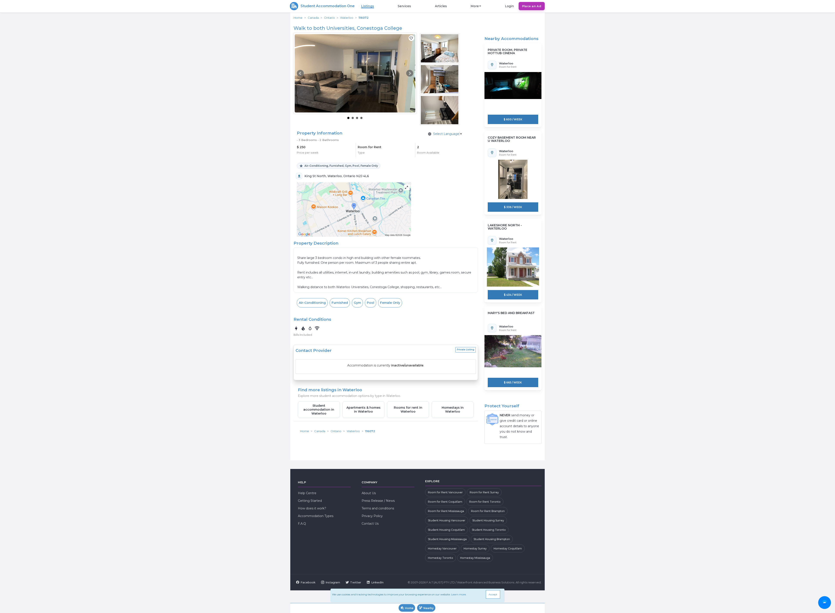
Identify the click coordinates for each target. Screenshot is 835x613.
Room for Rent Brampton (488, 511)
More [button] (475, 6)
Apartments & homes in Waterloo (363, 409)
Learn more (458, 594)
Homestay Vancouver (442, 548)
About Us (369, 493)
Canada (313, 17)
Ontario (329, 17)
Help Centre (307, 493)
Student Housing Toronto (489, 529)
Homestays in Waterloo (453, 409)
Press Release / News (378, 501)
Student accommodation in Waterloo (318, 409)
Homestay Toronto (440, 557)
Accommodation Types (315, 516)
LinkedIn (377, 582)
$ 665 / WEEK (513, 382)
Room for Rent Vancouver (445, 492)
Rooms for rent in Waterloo (408, 409)
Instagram (333, 582)
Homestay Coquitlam (508, 548)
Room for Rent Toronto (485, 501)
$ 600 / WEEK (513, 119)
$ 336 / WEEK (513, 207)
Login (509, 6)
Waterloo (346, 17)
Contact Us (370, 524)
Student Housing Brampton (492, 539)
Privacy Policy (372, 516)
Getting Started (310, 501)
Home (298, 17)
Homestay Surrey (475, 548)
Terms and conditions (378, 508)
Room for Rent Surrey (484, 492)
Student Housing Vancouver (446, 520)
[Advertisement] (34, 97)
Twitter (355, 582)
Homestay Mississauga (475, 557)
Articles (441, 6)
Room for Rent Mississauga (446, 511)
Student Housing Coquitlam (446, 529)
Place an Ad (531, 6)
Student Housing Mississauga (447, 539)
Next (409, 73)
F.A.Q (302, 524)
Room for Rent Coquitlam (445, 501)
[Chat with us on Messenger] (824, 602)
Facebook (308, 582)
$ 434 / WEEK (513, 294)
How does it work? (312, 508)
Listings (367, 6)
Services (404, 6)
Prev (300, 73)
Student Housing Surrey (488, 520)
